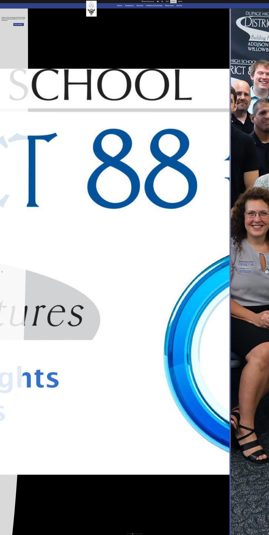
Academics (129, 5)
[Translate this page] (158, 1)
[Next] (266, 271)
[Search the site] (162, 1)
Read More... (18, 26)
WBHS (180, 1)
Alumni (179, 5)
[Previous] (2, 271)
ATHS (173, 1)
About (119, 5)
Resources (169, 5)
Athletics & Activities (154, 5)
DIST (167, 1)
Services (140, 5)
